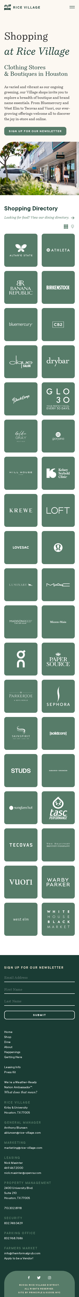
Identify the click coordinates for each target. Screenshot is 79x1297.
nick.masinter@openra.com (22, 1173)
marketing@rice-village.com (23, 1147)
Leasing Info (12, 1067)
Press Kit (10, 1072)
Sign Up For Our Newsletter (35, 131)
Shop (7, 1037)
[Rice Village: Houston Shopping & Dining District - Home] (22, 7)
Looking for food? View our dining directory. (36, 217)
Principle (36, 1292)
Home (8, 1032)
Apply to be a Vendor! (18, 1258)
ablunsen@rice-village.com (22, 1132)
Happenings (12, 1052)
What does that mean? (20, 1092)
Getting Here (13, 1057)
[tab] (73, 226)
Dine (7, 1042)
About (8, 1047)
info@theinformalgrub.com (22, 1253)
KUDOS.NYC (53, 1292)
